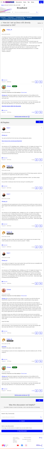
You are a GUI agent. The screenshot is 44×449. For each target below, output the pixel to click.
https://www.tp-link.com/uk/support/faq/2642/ (12, 141)
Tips (29, 2)
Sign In (41, 2)
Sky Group (15, 442)
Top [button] (41, 437)
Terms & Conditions (27, 437)
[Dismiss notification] (24, 5)
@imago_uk (4, 95)
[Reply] (40, 82)
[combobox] (25, 12)
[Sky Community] (8, 2)
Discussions (19, 2)
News (24, 2)
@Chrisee (4, 346)
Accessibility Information (26, 439)
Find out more (24, 92)
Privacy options (15, 437)
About (32, 2)
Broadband (22, 8)
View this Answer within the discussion (11, 106)
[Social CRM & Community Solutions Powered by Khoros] (39, 445)
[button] (41, 29)
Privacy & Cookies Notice (16, 439)
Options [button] (39, 23)
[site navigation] (1, 2)
